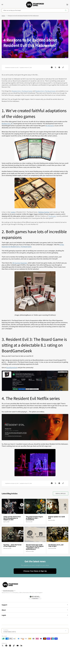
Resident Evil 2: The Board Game (22, 91)
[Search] (66, 10)
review (13, 212)
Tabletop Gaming (43, 212)
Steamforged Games (8, 590)
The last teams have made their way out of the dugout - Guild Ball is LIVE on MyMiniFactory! (35, 547)
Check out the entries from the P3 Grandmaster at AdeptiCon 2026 (12, 518)
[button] (2, 4)
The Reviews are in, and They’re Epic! (55, 545)
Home (3, 15)
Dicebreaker (52, 216)
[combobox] (35, 10)
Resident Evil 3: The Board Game (45, 91)
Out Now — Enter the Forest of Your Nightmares (12, 545)
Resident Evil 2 (6, 123)
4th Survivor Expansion (19, 263)
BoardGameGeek (11, 367)
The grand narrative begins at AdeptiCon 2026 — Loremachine (34, 518)
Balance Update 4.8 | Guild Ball (56, 517)
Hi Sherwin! (49, 126)
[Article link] (12, 511)
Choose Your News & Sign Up (35, 571)
